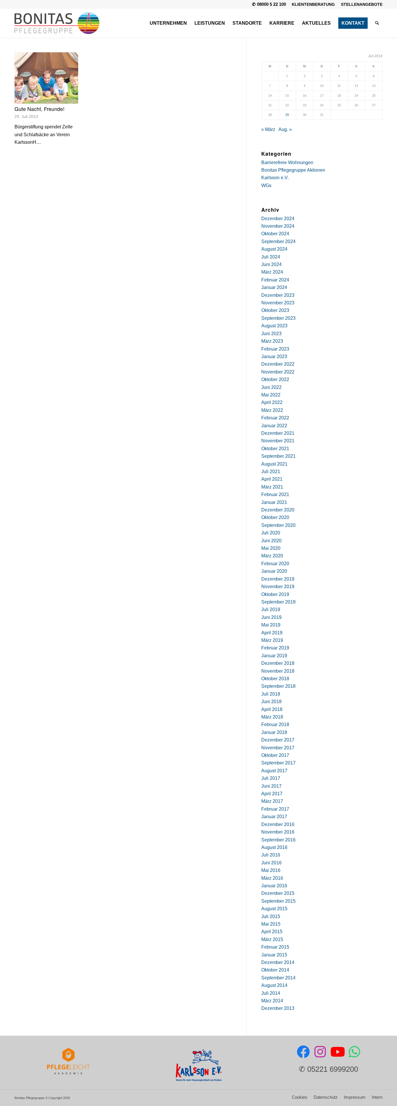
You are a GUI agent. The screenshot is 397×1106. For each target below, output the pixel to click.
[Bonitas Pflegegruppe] (57, 23)
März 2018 (272, 716)
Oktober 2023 (275, 310)
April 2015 (271, 931)
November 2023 (277, 302)
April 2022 (271, 402)
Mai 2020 (270, 548)
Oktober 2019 (275, 594)
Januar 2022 (274, 425)
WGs (266, 185)
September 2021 (278, 456)
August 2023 (274, 325)
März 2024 (272, 272)
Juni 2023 (271, 333)
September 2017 (278, 762)
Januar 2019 (274, 655)
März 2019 (272, 640)
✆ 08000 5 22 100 (269, 4)
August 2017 (274, 770)
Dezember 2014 (277, 962)
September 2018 (278, 686)
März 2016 (272, 878)
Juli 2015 (270, 916)
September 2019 (278, 601)
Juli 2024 (270, 256)
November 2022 (277, 371)
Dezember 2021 (277, 433)
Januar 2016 (274, 885)
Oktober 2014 (275, 969)
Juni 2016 (271, 862)
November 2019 (277, 586)
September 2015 (278, 901)
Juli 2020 (270, 532)
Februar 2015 (275, 947)
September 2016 (278, 839)
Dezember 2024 (277, 218)
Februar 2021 (275, 494)
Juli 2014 (270, 993)
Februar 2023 (275, 348)
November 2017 (277, 747)
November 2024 (277, 226)
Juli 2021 (270, 471)
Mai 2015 (270, 924)
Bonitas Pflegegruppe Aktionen (293, 170)
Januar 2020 (274, 571)
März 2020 (272, 555)
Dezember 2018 (277, 663)
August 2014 (274, 985)
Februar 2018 (275, 724)
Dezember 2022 (277, 364)
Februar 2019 (275, 647)
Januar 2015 (274, 954)
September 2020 (278, 525)
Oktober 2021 (275, 448)
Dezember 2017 (277, 739)
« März (268, 129)
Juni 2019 (271, 617)
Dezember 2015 (277, 893)
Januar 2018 (274, 732)
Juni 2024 (271, 264)
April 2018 (271, 709)
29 (287, 114)
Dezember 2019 (277, 579)
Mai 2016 (270, 870)
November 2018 (277, 671)
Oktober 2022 (275, 379)
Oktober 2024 (275, 233)
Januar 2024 (274, 287)
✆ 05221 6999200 (328, 1069)
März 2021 (272, 486)
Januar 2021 (274, 502)
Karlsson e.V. (275, 177)
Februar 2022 (275, 417)
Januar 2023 (274, 356)
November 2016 (277, 832)
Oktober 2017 (275, 755)
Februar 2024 (275, 279)
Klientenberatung (313, 4)
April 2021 (271, 479)
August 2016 (274, 847)
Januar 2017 (274, 816)
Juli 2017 (270, 778)
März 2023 (272, 341)
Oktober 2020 (275, 517)
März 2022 (272, 410)
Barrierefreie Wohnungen (287, 162)
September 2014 (278, 977)
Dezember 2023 (277, 295)
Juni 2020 (271, 540)
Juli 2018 (270, 694)
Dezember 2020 (277, 509)
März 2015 (272, 939)
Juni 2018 (271, 701)
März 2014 (272, 1000)
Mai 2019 (270, 624)
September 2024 (278, 241)
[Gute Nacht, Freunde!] (46, 78)
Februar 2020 (275, 563)
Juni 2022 (271, 387)
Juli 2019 (270, 609)
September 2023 (278, 318)
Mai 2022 (270, 394)
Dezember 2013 (277, 1008)
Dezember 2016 (277, 824)
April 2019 (271, 632)
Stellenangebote (361, 4)
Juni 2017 (271, 786)
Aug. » (285, 129)
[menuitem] (313, 4)
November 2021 (277, 440)
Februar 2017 (275, 809)
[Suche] (377, 23)
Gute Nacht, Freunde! (40, 108)
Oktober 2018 (275, 678)
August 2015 (274, 908)
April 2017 (271, 793)
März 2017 (272, 801)
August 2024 (274, 249)
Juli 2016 (270, 854)
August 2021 (274, 464)
